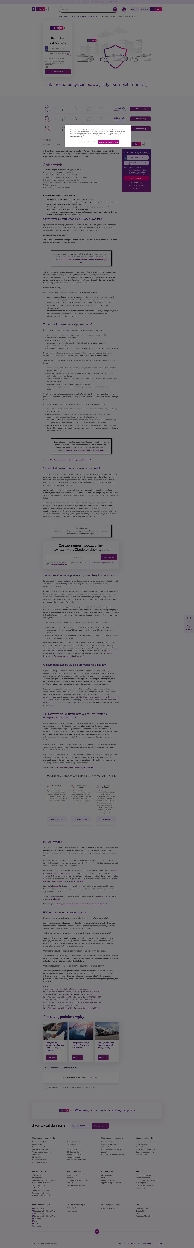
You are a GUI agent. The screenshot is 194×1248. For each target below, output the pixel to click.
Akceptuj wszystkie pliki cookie (108, 142)
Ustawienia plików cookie (88, 142)
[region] (98, 136)
